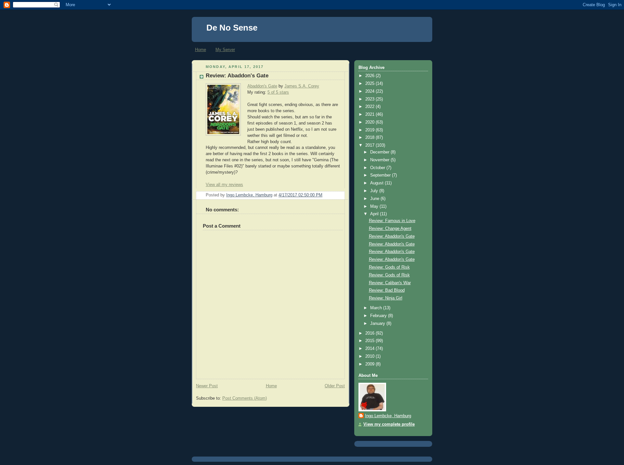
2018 (370, 137)
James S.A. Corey (301, 86)
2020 (370, 122)
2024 (370, 91)
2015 (370, 341)
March (376, 308)
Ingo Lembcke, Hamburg (388, 416)
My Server (225, 49)
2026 (370, 75)
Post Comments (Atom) (244, 398)
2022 (370, 106)
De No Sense (231, 28)
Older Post (335, 386)
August (377, 183)
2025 (370, 83)
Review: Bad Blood (387, 290)
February (379, 315)
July (374, 191)
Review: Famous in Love (392, 221)
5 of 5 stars (278, 92)
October (378, 168)
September (381, 175)
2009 (370, 364)
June (375, 198)
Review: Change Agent (390, 228)
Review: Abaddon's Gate (392, 236)
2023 (370, 99)
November (380, 160)
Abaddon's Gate (262, 86)
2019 (370, 130)
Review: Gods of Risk (389, 267)
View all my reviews (224, 184)
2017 (370, 145)
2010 (370, 356)
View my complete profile (389, 424)
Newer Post (207, 386)
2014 (370, 348)
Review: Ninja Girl (385, 298)
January (378, 323)
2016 (370, 333)
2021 (370, 114)
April (375, 214)
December (380, 152)
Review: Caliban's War (390, 283)
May (375, 206)
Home (200, 49)
